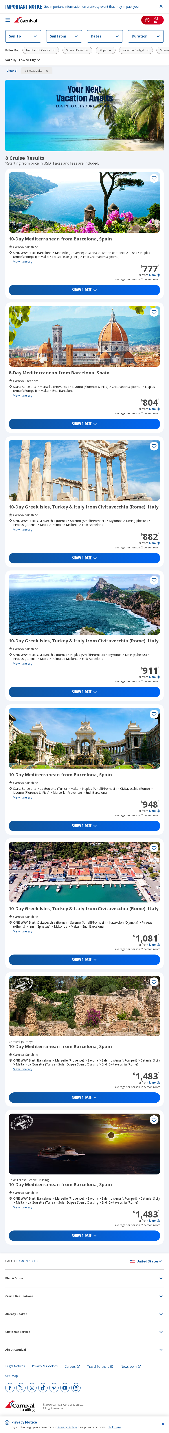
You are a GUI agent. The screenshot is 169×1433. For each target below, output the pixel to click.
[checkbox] (154, 178)
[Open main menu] (8, 20)
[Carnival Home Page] (26, 20)
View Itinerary (22, 261)
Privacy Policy (67, 1427)
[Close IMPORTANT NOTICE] (161, 6)
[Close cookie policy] (163, 1424)
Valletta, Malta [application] (33, 71)
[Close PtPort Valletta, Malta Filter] (46, 71)
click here (114, 1427)
